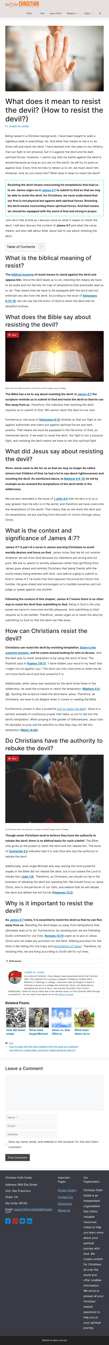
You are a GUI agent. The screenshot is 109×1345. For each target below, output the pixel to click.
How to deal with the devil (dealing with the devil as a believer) (44, 1046)
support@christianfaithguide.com (29, 1210)
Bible (29, 13)
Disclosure (65, 1203)
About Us (64, 1210)
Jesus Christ (55, 13)
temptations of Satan (68, 946)
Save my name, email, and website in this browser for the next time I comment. (54, 1144)
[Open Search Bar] (100, 13)
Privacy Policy (67, 1190)
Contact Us (65, 1197)
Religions (71, 13)
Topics (87, 13)
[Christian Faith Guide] (22, 4)
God (42, 13)
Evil (11, 1043)
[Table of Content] (41, 246)
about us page (66, 994)
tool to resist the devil (71, 708)
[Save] (13, 335)
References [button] (15, 961)
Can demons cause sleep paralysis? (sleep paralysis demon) (42, 1050)
